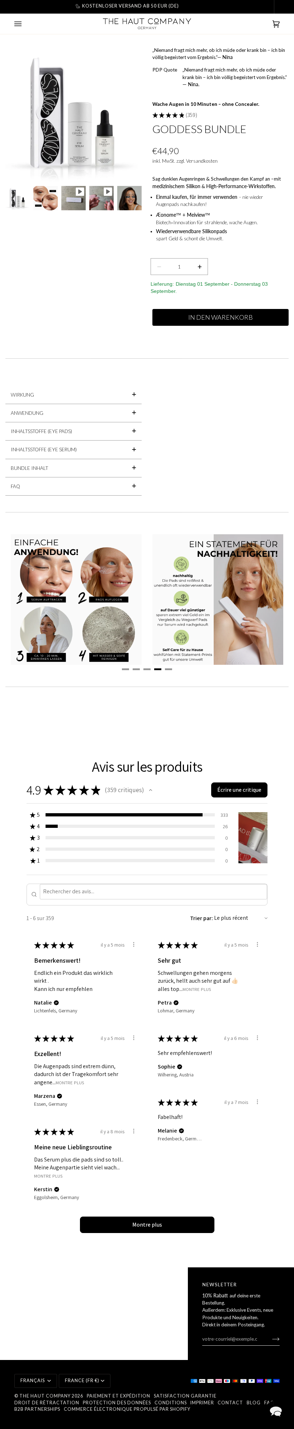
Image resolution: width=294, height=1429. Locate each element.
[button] (150, 790)
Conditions (171, 1402)
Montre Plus (196, 989)
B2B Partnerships (37, 1409)
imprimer (202, 1402)
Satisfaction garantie (185, 1396)
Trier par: (201, 918)
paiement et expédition (118, 1396)
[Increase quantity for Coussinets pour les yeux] (199, 267)
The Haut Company (45, 1396)
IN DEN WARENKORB (220, 317)
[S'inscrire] (270, 1339)
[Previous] (20, 600)
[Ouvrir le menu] (25, 24)
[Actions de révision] (134, 944)
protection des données (117, 1402)
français (33, 1380)
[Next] (274, 600)
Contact (230, 1402)
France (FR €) (82, 1380)
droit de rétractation (46, 1402)
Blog (254, 1402)
